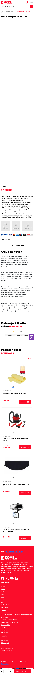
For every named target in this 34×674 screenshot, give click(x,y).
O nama (3, 599)
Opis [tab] (11, 245)
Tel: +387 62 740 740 (7, 650)
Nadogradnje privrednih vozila (9, 619)
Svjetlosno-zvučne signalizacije (9, 622)
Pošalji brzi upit (5, 604)
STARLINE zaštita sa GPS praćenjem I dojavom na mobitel (16, 614)
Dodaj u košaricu (21, 671)
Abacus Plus (4, 664)
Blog (2, 602)
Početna (3, 586)
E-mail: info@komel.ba (7, 648)
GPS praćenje (4, 627)
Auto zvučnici (4, 632)
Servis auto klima (5, 625)
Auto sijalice (4, 630)
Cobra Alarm (4, 617)
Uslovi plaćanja (5, 607)
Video (2, 597)
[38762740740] (31, 337)
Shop (2, 591)
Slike (2, 594)
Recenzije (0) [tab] (20, 245)
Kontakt (3, 589)
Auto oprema (9, 11)
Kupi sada (23, 401)
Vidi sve (29, 358)
